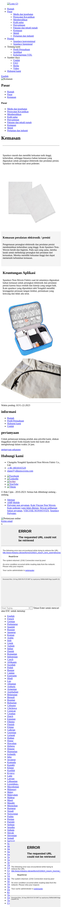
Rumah (10, 9)
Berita (16, 65)
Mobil (16, 33)
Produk (10, 38)
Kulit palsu (18, 22)
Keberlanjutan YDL (22, 55)
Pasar (9, 11)
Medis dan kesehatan (23, 14)
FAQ (15, 63)
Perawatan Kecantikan (24, 17)
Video (16, 68)
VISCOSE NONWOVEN (36, 510)
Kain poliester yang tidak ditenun (23, 508)
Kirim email (6, 521)
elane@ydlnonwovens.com (20, 471)
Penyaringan (19, 25)
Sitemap (11, 499)
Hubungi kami (14, 71)
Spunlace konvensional (24, 41)
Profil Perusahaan (21, 49)
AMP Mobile (13, 502)
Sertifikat (17, 52)
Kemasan (17, 30)
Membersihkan (20, 19)
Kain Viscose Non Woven (43, 505)
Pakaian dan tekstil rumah (25, 27)
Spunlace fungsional (23, 44)
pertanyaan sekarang (11, 449)
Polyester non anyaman (18, 505)
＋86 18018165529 (16, 468)
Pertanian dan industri (23, 36)
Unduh (16, 60)
